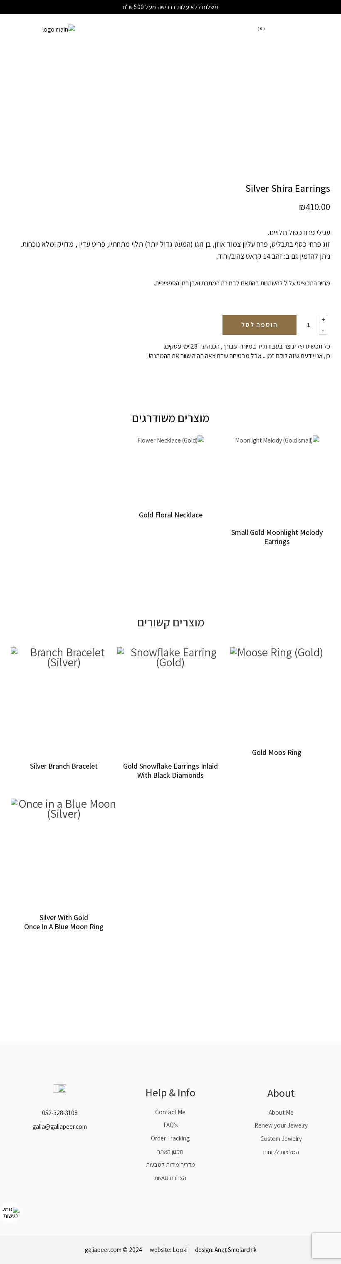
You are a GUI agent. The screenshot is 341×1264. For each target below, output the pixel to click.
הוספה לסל (259, 324)
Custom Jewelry (281, 1139)
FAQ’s (170, 1125)
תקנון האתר (170, 1151)
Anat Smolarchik (236, 1250)
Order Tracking (170, 1138)
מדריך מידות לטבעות (170, 1164)
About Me (281, 1112)
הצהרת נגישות (170, 1178)
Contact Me (170, 1112)
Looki (180, 1250)
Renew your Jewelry (281, 1125)
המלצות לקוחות (281, 1152)
